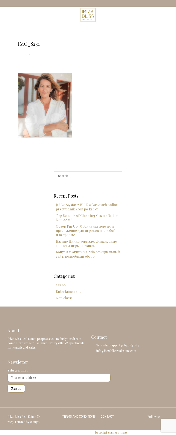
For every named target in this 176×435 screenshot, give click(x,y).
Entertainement (68, 291)
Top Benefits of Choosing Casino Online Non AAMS (87, 217)
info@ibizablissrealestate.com (116, 351)
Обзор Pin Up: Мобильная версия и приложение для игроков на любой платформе (85, 230)
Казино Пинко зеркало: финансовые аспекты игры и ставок (86, 243)
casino (61, 285)
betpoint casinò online (111, 432)
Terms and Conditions (79, 416)
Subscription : (18, 370)
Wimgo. (35, 422)
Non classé (64, 298)
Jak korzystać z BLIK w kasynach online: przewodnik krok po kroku (87, 206)
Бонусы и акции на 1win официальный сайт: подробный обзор (88, 254)
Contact (107, 416)
